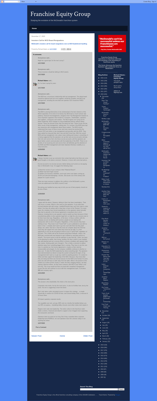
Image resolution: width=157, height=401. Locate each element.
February (105, 339)
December (105, 96)
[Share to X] (66, 49)
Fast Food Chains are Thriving (106, 305)
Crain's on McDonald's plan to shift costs (106, 201)
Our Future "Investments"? (106, 289)
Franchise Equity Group (60, 14)
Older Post (87, 336)
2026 (102, 78)
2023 (102, 86)
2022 (102, 89)
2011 (102, 366)
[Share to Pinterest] (70, 49)
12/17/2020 (41, 63)
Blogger (117, 395)
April (103, 333)
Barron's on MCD (105, 242)
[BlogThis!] (64, 49)
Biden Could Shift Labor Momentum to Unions (106, 181)
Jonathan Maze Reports (105, 278)
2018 (102, 347)
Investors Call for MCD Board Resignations (106, 164)
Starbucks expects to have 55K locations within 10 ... (106, 210)
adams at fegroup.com (118, 91)
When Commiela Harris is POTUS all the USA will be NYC (106, 144)
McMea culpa (106, 118)
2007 (102, 377)
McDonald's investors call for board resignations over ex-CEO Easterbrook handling (59, 44)
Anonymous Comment (105, 251)
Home (34, 28)
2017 (102, 350)
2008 (102, 374)
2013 (102, 361)
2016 (102, 353)
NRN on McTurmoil (106, 238)
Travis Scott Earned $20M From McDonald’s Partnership (106, 297)
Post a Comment (41, 327)
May (103, 330)
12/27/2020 (41, 323)
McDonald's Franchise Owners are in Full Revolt (106, 154)
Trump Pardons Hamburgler (106, 108)
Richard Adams (43, 80)
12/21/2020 (41, 273)
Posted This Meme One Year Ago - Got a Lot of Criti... (106, 258)
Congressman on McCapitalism (106, 135)
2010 (102, 369)
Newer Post (36, 336)
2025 (102, 81)
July (103, 325)
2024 (102, 83)
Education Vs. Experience (106, 247)
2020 (102, 94)
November (105, 311)
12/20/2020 (41, 149)
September (105, 318)
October (105, 315)
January (105, 341)
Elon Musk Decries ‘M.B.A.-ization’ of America (105, 222)
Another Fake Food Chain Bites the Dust (106, 193)
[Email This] (62, 49)
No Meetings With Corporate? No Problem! (106, 173)
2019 (102, 345)
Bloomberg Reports (105, 283)
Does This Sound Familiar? (105, 102)
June (104, 328)
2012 (102, 364)
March (104, 336)
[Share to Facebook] (68, 49)
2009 (102, 372)
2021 (102, 91)
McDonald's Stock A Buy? (105, 114)
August (104, 322)
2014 (102, 358)
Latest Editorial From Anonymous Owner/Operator (106, 269)
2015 (102, 355)
